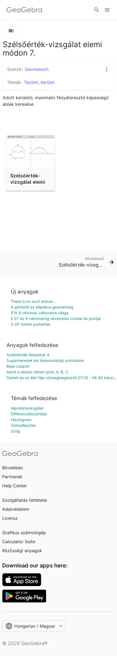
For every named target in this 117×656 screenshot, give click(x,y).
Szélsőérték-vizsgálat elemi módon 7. (27, 182)
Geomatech (36, 69)
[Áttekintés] (11, 31)
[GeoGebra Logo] (24, 10)
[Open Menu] (107, 10)
